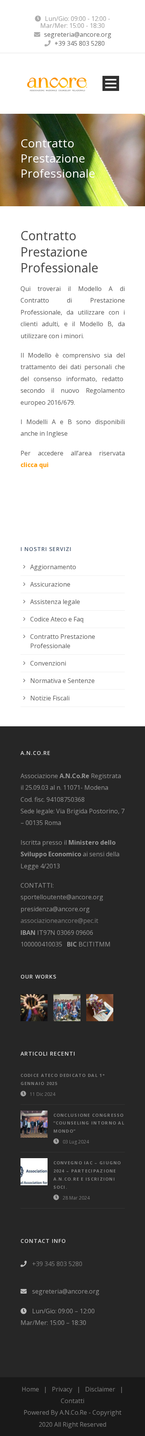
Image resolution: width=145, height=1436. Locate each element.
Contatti (72, 1401)
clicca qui (34, 464)
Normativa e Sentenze (62, 680)
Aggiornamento (53, 567)
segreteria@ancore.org (77, 34)
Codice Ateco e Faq (57, 619)
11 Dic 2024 (42, 1094)
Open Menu (110, 83)
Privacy (62, 1389)
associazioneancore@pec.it (59, 920)
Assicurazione (50, 584)
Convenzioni (48, 663)
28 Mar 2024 (76, 1198)
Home (30, 1389)
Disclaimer (100, 1389)
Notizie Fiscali (50, 698)
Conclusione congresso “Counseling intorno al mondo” (89, 1123)
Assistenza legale (55, 601)
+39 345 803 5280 (80, 43)
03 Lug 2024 (76, 1141)
